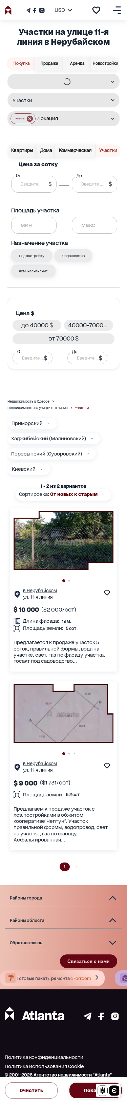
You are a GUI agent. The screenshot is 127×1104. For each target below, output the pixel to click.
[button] (23, 118)
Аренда (77, 63)
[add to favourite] (96, 10)
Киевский (24, 469)
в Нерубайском (40, 590)
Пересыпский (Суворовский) (46, 454)
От (19, 351)
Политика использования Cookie (44, 1066)
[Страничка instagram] (115, 1018)
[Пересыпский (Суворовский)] (87, 454)
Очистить (31, 1090)
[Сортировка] (103, 494)
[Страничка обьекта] (17, 596)
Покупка (22, 63)
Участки (108, 150)
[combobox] (59, 82)
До (75, 351)
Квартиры (22, 150)
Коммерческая (75, 150)
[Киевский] (41, 469)
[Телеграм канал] (29, 10)
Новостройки (105, 63)
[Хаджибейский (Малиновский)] (92, 438)
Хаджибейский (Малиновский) (48, 438)
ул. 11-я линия (38, 597)
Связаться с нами (88, 961)
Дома (46, 150)
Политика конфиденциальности (44, 1057)
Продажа (49, 63)
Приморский (27, 423)
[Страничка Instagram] (41, 10)
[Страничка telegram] (87, 1018)
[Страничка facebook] (101, 1018)
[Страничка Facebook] (34, 10)
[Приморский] (48, 423)
